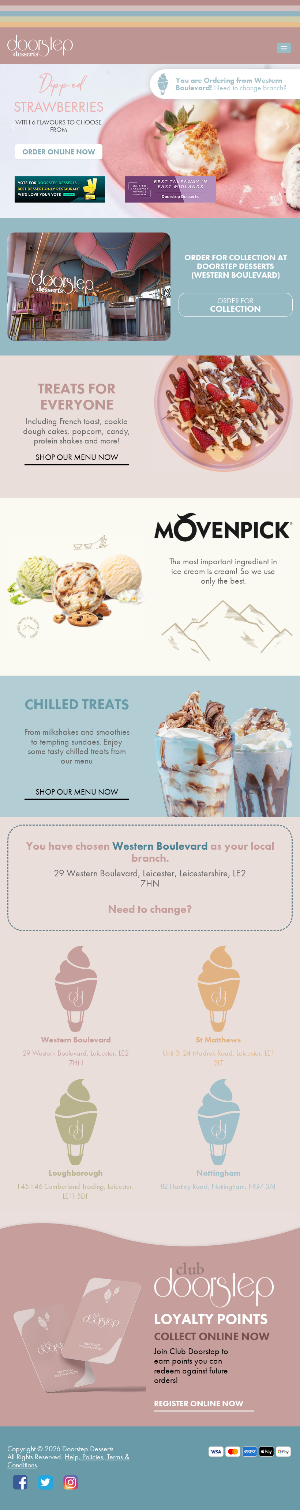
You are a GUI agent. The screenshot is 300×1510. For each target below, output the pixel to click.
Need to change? (150, 909)
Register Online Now (198, 1404)
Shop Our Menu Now (76, 457)
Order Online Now (58, 152)
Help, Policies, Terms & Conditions (68, 1460)
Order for (235, 305)
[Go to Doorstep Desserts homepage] (40, 44)
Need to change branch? (250, 87)
